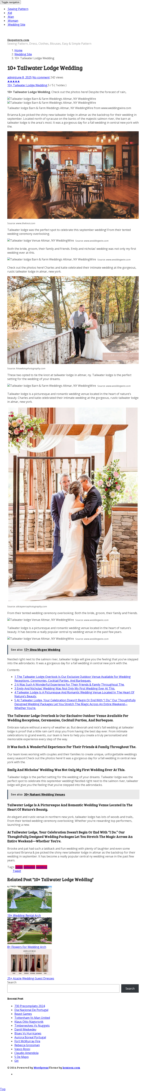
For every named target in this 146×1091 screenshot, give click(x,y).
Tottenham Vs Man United (32, 1018)
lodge (19, 867)
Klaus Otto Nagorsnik (28, 1022)
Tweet (17, 871)
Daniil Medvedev (25, 1029)
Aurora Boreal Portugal (30, 1037)
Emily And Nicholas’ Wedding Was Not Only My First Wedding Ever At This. (64, 688)
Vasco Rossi (22, 1049)
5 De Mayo (21, 1057)
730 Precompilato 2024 (29, 1006)
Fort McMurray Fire (27, 1041)
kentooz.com (71, 1067)
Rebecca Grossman (27, 1045)
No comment (41, 77)
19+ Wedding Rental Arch (24, 915)
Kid (9, 13)
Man (10, 17)
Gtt (16, 1061)
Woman (12, 21)
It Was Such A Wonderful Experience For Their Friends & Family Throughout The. (69, 684)
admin (11, 77)
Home (18, 50)
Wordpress (41, 1067)
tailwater (29, 867)
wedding (41, 867)
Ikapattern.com (18, 40)
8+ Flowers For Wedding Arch (26, 947)
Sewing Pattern (17, 9)
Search (11, 982)
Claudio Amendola (26, 1053)
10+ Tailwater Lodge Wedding (27, 85)
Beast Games (23, 1014)
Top (3, 1089)
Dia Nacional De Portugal (31, 1010)
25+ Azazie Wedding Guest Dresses (30, 978)
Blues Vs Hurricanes (27, 1033)
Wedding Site (16, 25)
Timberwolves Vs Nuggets (32, 1025)
